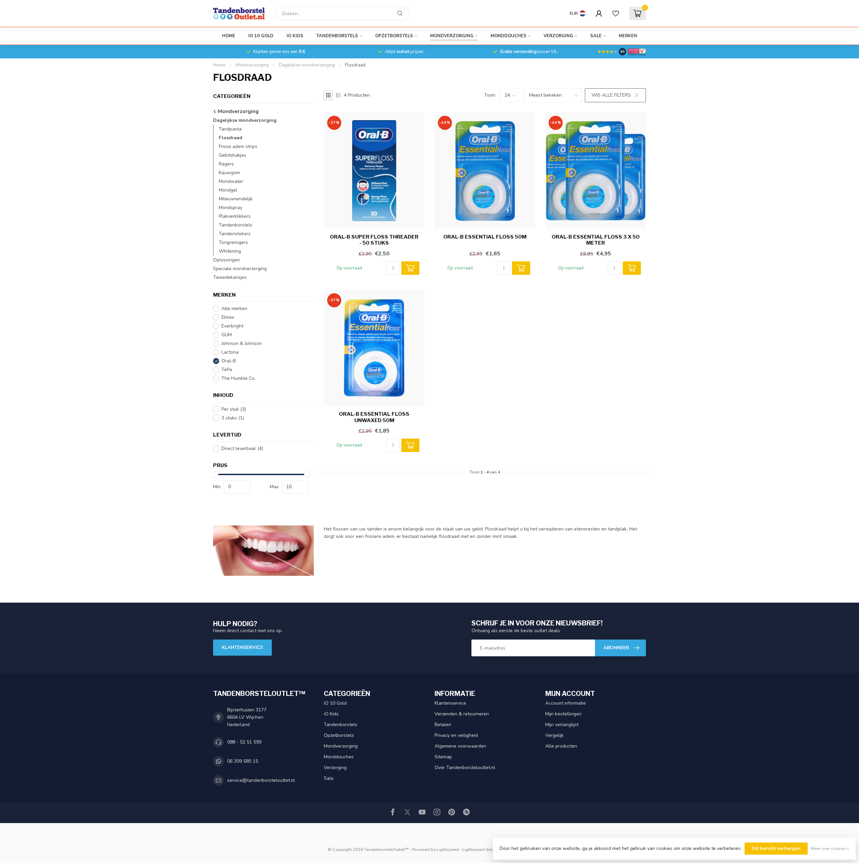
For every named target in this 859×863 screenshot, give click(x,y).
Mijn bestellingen (563, 714)
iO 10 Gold (260, 36)
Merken (628, 36)
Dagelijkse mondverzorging (307, 65)
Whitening (230, 251)
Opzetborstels (394, 36)
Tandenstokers (235, 234)
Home (228, 36)
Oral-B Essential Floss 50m (484, 237)
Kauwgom (229, 172)
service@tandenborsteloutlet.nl (261, 780)
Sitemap (443, 757)
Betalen (443, 724)
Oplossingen (226, 260)
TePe (226, 369)
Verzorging (558, 36)
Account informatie (565, 703)
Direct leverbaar (242, 448)
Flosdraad (355, 65)
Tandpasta (230, 129)
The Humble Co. (238, 378)
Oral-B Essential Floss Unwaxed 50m (374, 417)
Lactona (230, 352)
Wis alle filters (611, 95)
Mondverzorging (451, 36)
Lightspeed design (480, 849)
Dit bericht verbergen (776, 848)
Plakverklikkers (235, 216)
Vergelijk (554, 735)
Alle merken (234, 308)
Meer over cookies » (830, 848)
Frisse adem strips (238, 146)
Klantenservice (242, 647)
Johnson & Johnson (241, 343)
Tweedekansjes (230, 277)
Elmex (227, 317)
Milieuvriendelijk (236, 199)
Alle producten (561, 746)
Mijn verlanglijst (561, 724)
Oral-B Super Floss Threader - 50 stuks (374, 240)
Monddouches (508, 36)
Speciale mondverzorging (240, 268)
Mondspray (230, 207)
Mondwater (231, 181)
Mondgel (228, 190)
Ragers (226, 164)
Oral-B (228, 360)
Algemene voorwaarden (460, 746)
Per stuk (233, 409)
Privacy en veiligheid (456, 735)
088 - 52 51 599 (244, 742)
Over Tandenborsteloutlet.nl (465, 767)
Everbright (232, 325)
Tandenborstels (337, 36)
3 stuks (232, 417)
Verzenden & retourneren (462, 714)
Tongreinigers (233, 242)
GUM (226, 334)
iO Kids (295, 36)
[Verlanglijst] (615, 13)
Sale (596, 36)
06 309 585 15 (242, 761)
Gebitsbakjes (232, 155)
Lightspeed (448, 849)
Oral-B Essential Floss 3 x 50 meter (596, 240)
